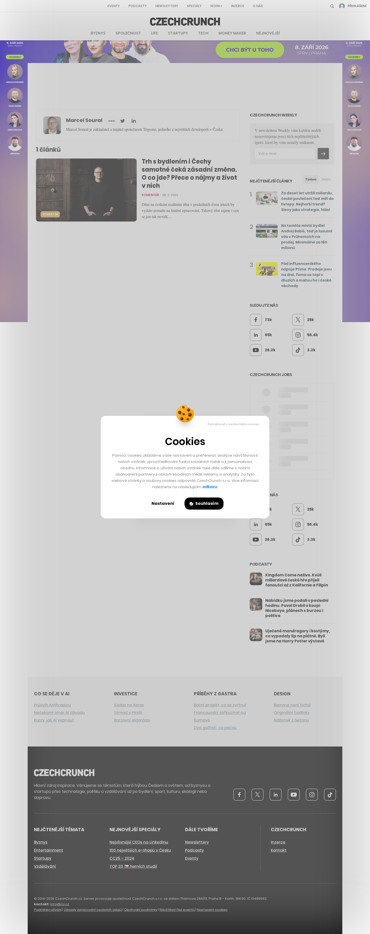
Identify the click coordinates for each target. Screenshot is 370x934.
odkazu (209, 486)
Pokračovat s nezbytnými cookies (233, 424)
